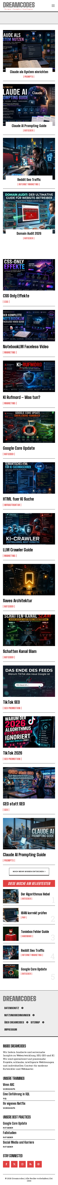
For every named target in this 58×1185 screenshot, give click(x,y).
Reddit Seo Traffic (29, 180)
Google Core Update (19, 448)
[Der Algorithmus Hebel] (11, 896)
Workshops (9, 1089)
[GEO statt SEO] (29, 783)
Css (6, 301)
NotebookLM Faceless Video (25, 346)
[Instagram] (22, 1164)
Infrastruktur (12, 505)
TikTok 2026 (12, 752)
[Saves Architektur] (29, 579)
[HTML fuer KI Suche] (29, 478)
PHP (23, 917)
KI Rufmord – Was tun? (21, 397)
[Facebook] (6, 1164)
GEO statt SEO (14, 803)
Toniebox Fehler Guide (35, 932)
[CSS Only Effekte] (29, 274)
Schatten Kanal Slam (20, 651)
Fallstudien (9, 1133)
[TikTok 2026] (29, 732)
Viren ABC (8, 1085)
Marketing (9, 352)
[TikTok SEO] (29, 681)
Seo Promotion (12, 708)
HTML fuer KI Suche (18, 498)
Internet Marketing (29, 184)
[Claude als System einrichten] (29, 51)
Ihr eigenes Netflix (14, 1103)
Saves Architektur (17, 600)
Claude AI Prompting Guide (29, 126)
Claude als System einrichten (29, 72)
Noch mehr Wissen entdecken (28, 871)
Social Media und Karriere (18, 1142)
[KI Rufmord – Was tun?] (29, 376)
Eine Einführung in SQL (16, 1094)
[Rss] (30, 1164)
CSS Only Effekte (16, 295)
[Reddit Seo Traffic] (29, 159)
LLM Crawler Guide (18, 549)
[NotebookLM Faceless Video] (29, 325)
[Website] (38, 1164)
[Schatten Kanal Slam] (29, 630)
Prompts (28, 77)
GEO (6, 809)
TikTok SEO (11, 702)
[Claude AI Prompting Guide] (29, 105)
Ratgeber (28, 130)
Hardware (27, 936)
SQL (5, 1098)
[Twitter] (14, 1164)
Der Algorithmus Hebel (35, 894)
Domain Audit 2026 (29, 233)
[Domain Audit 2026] (29, 213)
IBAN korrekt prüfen (34, 913)
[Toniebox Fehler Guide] (11, 934)
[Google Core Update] (29, 427)
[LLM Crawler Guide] (29, 529)
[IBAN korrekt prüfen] (11, 915)
